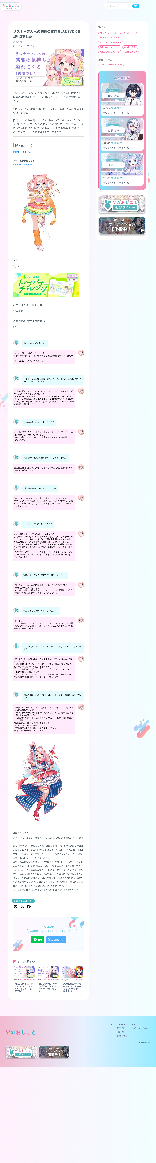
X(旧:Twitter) (29, 152)
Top (110, 1024)
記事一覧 (120, 1028)
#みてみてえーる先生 (23, 164)
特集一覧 (120, 1032)
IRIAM (16, 152)
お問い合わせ (122, 1036)
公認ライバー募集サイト (141, 1028)
